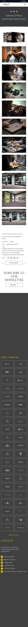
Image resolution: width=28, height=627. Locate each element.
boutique (4, 248)
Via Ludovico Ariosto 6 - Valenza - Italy (15, 571)
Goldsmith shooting (12, 250)
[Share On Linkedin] (14, 258)
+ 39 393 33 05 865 (9, 568)
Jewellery (21, 250)
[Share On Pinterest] (17, 258)
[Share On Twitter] (11, 258)
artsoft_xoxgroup (9, 556)
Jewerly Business (15, 252)
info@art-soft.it (8, 562)
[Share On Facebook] (8, 258)
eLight (11, 241)
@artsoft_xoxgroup (9, 559)
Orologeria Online (7, 254)
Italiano (4, 238)
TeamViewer (23, 1)
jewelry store (5, 252)
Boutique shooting (13, 248)
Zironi (14, 254)
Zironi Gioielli (20, 254)
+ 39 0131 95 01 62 (9, 565)
